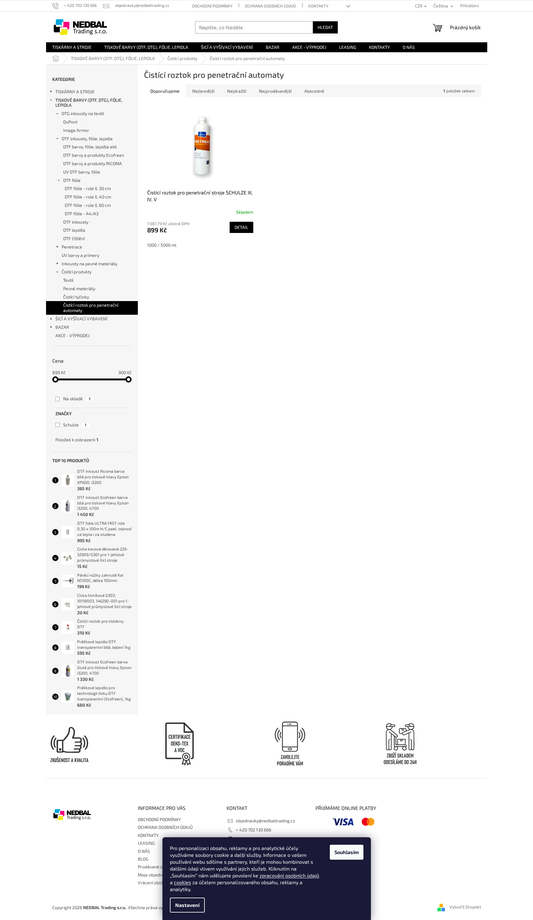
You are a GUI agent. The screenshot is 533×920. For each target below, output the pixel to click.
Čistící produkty (76, 271)
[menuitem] (72, 47)
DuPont (70, 121)
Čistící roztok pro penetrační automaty (90, 307)
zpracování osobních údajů (289, 875)
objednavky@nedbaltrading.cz (265, 820)
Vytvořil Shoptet (465, 906)
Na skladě (77, 398)
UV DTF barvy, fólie (81, 171)
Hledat (325, 27)
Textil (68, 280)
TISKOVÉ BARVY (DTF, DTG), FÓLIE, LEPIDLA (88, 102)
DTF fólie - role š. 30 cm (88, 188)
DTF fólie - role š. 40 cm (88, 196)
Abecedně (314, 91)
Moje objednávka (155, 874)
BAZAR (62, 327)
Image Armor (76, 130)
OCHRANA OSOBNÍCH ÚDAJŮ (270, 5)
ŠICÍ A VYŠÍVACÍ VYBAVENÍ (81, 318)
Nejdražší (236, 91)
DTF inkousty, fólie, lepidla (87, 138)
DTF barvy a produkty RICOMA (92, 163)
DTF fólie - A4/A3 (82, 213)
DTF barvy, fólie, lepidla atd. (90, 146)
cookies (182, 882)
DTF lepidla (74, 230)
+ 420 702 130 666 (253, 829)
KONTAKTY (318, 5)
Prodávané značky (156, 866)
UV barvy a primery (80, 255)
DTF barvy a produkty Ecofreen (93, 155)
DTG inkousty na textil (83, 113)
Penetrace (72, 246)
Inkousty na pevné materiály (89, 263)
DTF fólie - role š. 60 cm (88, 205)
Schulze (74, 424)
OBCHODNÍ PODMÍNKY (212, 5)
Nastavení (187, 905)
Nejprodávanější (275, 91)
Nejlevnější (203, 91)
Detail (241, 227)
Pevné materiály (79, 288)
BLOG (143, 859)
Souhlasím (346, 852)
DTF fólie (72, 180)
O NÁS (144, 851)
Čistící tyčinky (76, 297)
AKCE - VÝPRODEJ (72, 335)
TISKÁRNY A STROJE (75, 91)
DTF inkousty (75, 222)
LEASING (146, 843)
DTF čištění (74, 238)
